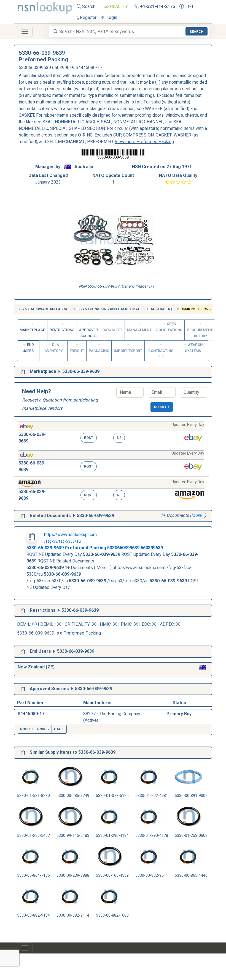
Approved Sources (88, 333)
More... (198, 515)
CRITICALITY (77, 624)
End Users (28, 348)
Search (88, 6)
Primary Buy (179, 713)
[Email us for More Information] (190, 6)
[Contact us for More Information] (181, 6)
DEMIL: (24, 624)
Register (87, 17)
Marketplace (32, 330)
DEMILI (47, 624)
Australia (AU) (164, 309)
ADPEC (167, 624)
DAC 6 (59, 729)
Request (162, 407)
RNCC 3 (26, 729)
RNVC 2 (43, 729)
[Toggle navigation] (25, 31)
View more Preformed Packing (144, 141)
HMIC (105, 624)
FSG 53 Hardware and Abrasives (47, 309)
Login (111, 17)
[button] (111, 433)
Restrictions (62, 330)
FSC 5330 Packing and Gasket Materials (114, 309)
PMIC (126, 624)
